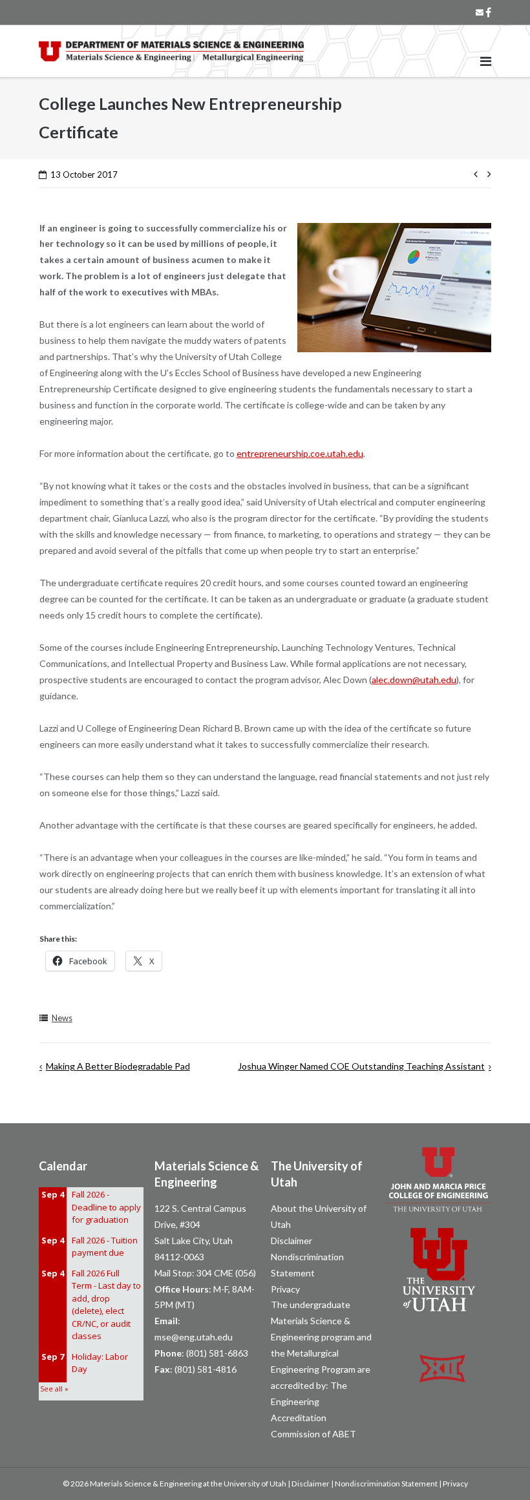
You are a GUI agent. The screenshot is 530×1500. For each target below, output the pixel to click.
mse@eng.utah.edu (193, 1336)
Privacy (285, 1288)
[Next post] (486, 173)
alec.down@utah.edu (414, 679)
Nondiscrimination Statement (386, 1483)
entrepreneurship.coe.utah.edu (300, 453)
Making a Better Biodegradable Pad (118, 1066)
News (62, 1018)
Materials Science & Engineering (146, 1483)
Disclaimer (291, 1240)
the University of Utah (248, 1483)
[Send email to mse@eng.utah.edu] (479, 12)
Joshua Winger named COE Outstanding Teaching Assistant (361, 1066)
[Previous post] (478, 173)
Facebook (488, 12)
